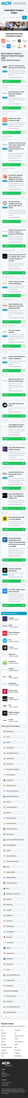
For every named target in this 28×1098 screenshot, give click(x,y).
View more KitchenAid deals (15, 241)
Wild (2, 1030)
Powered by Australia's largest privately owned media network (19, 3)
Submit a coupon (6, 1074)
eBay (2, 1056)
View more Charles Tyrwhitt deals (16, 342)
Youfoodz (17, 1053)
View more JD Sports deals (15, 411)
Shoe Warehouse (19, 1041)
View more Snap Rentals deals (16, 484)
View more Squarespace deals (16, 577)
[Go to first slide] (26, 26)
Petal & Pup (18, 1050)
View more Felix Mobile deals (15, 189)
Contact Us (4, 1076)
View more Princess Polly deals (16, 77)
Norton (3, 1041)
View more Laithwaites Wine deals (16, 317)
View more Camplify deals (15, 555)
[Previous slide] (2, 26)
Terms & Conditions (6, 1082)
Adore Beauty (18, 1056)
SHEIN (16, 1044)
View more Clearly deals (14, 217)
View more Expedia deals (14, 525)
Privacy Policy (5, 1083)
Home (3, 1072)
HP (15, 1033)
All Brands (4, 1073)
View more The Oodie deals (15, 160)
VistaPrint (3, 1033)
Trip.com (3, 1038)
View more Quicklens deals (15, 366)
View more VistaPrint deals (15, 103)
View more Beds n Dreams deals (16, 459)
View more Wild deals (14, 128)
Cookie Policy (5, 1085)
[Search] (24, 17)
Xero (16, 1047)
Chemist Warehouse (6, 1047)
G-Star (16, 1038)
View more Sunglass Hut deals (16, 504)
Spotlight (3, 1044)
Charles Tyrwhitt (19, 1036)
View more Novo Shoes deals (15, 390)
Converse (3, 1050)
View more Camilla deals (14, 434)
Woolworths (4, 1053)
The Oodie (17, 1030)
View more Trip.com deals (15, 601)
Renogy (3, 1036)
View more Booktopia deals (15, 291)
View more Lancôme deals (15, 268)
